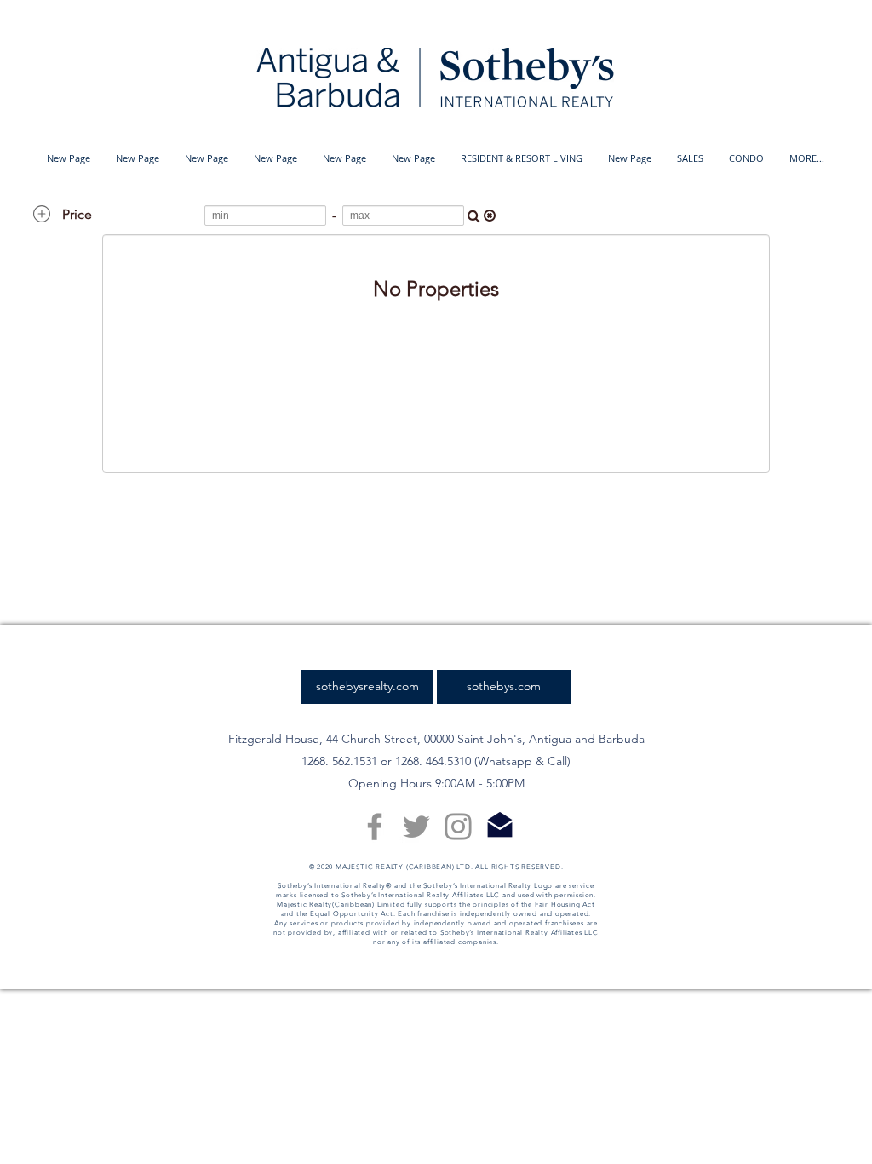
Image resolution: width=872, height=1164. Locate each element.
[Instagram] (458, 826)
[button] (521, 158)
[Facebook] (375, 826)
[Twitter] (416, 826)
